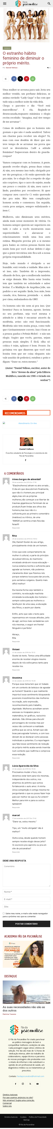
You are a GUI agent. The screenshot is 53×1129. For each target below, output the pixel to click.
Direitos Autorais (10, 1094)
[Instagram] (23, 1084)
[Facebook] (14, 78)
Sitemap (26, 1120)
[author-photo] (26, 445)
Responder (16, 528)
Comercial (7, 1103)
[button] (4, 3)
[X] (20, 78)
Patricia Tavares (9, 1014)
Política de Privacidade (37, 1117)
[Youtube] (37, 1084)
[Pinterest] (26, 78)
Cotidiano (7, 48)
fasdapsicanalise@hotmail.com (30, 1076)
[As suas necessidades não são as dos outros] (26, 992)
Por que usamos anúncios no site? (18, 1097)
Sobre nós (7, 1106)
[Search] (49, 3)
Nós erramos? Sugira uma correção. (19, 1100)
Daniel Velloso (11, 68)
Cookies (23, 1117)
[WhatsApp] (32, 78)
